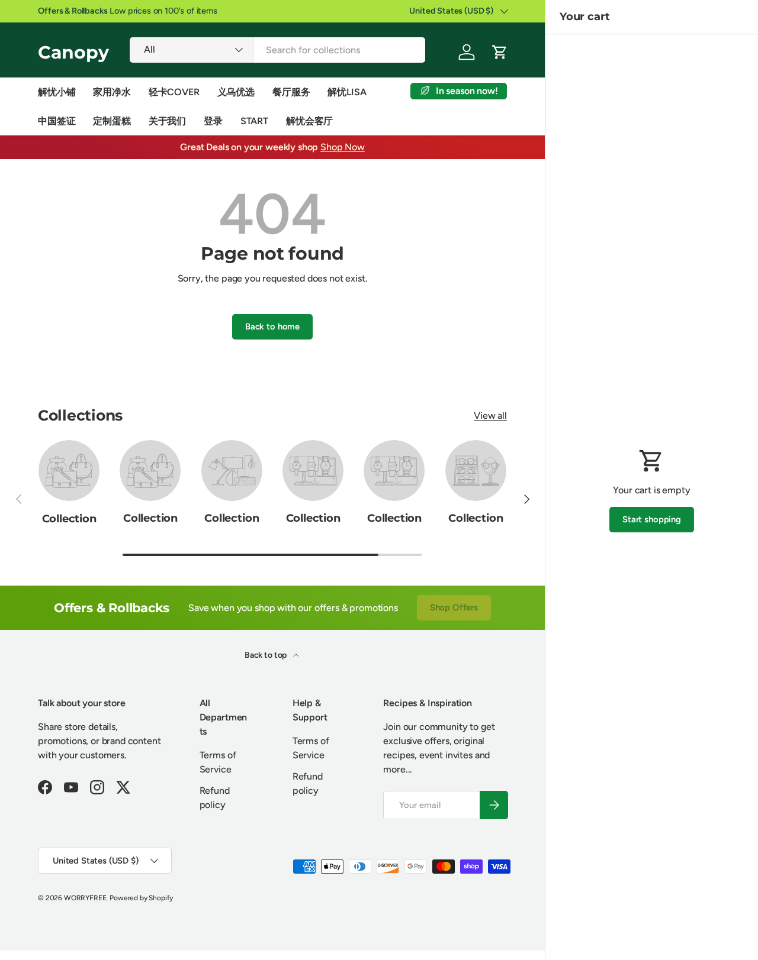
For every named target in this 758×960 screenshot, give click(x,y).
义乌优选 (236, 92)
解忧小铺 (56, 92)
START (254, 121)
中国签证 (56, 121)
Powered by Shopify (141, 898)
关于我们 (167, 121)
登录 (213, 121)
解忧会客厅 (309, 121)
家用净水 (111, 92)
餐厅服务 (291, 92)
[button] (500, 52)
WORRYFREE (85, 898)
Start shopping (651, 519)
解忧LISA (346, 92)
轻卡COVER (174, 92)
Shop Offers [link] (454, 607)
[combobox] (277, 50)
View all (490, 415)
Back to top (266, 655)
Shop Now (342, 147)
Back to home (272, 326)
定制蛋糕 (111, 121)
